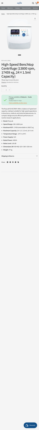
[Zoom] (35, 18)
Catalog (17, 8)
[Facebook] (7, 162)
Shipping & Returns (7, 156)
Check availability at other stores (18, 102)
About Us (10, 8)
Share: (3, 162)
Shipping (3, 82)
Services (35, 8)
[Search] (33, 3)
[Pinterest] (13, 162)
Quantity (4, 86)
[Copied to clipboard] (18, 162)
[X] (10, 162)
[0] (36, 3)
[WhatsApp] (15, 162)
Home (3, 8)
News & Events (26, 8)
